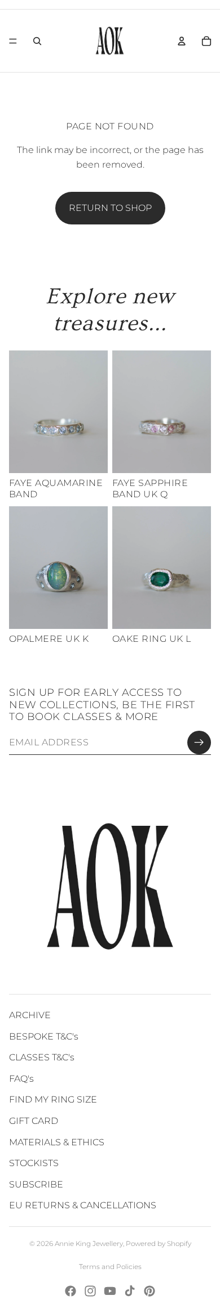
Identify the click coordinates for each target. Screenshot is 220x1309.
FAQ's (21, 1078)
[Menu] (13, 41)
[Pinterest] (149, 1291)
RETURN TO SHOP (110, 208)
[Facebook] (70, 1291)
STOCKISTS (34, 1163)
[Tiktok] (130, 1291)
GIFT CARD (33, 1120)
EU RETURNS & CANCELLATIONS (82, 1205)
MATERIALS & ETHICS (56, 1142)
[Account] (181, 41)
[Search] (37, 41)
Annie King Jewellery (89, 1243)
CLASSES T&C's (41, 1057)
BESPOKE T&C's (43, 1036)
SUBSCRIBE (36, 1184)
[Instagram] (90, 1291)
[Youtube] (110, 1291)
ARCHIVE (30, 1015)
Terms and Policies (110, 1266)
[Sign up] (199, 742)
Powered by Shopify (158, 1243)
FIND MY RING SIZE (53, 1099)
